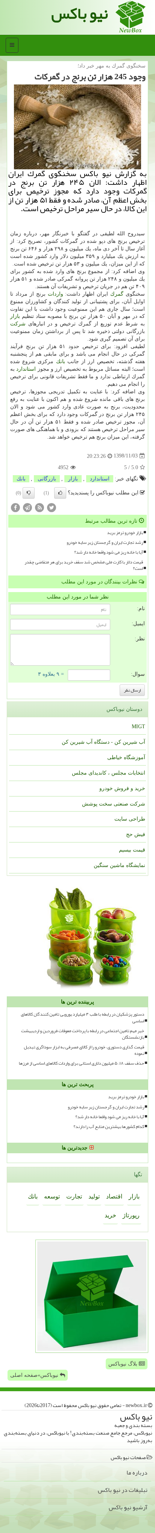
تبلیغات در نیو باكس (122, 1490)
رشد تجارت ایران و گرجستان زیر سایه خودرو (105, 542)
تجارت (74, 1196)
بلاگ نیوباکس (123, 1364)
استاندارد (26, 369)
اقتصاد (114, 1196)
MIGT (138, 726)
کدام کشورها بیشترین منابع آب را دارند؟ (108, 1126)
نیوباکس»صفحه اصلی (35, 1375)
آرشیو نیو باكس (128, 1507)
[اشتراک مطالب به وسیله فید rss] (39, 507)
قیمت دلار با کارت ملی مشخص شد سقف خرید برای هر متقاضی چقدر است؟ (83, 565)
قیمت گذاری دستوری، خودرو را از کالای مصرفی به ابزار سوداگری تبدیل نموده (84, 1050)
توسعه (52, 1196)
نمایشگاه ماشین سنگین (119, 865)
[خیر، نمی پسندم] (29, 493)
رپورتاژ (131, 1215)
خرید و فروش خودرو (122, 788)
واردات (55, 294)
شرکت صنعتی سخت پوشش (113, 804)
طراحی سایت (129, 819)
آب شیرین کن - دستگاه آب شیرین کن (103, 742)
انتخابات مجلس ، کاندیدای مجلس (108, 773)
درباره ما (136, 1473)
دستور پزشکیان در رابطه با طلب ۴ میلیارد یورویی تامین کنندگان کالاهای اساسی (82, 1017)
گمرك (116, 294)
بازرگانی (47, 479)
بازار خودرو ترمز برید (125, 532)
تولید (94, 1196)
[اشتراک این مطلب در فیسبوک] (15, 507)
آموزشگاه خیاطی (126, 757)
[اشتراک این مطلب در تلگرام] (27, 507)
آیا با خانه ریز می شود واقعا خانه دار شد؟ (108, 552)
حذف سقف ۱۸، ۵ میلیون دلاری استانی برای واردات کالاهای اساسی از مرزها (81, 1063)
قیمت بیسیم (132, 850)
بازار (15, 316)
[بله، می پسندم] (60, 493)
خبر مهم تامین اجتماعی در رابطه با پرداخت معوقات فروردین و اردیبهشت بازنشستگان (82, 1034)
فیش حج (135, 834)
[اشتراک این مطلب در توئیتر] (51, 507)
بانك (60, 361)
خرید (110, 1215)
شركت (18, 324)
